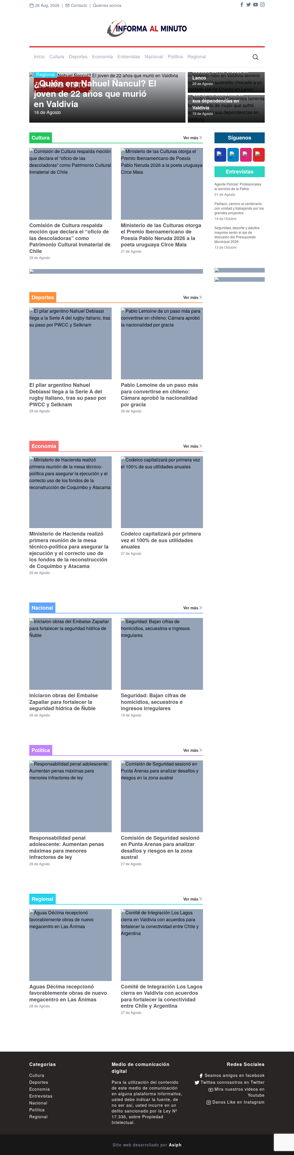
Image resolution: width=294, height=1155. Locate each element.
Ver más (190, 137)
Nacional (154, 56)
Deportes (78, 56)
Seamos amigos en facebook (233, 1075)
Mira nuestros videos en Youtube (238, 1092)
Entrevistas (128, 56)
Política (175, 56)
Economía (102, 56)
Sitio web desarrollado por (147, 1145)
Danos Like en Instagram (237, 1102)
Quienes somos (107, 5)
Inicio (39, 56)
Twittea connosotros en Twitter (231, 1082)
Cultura (56, 56)
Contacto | (81, 5)
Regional (196, 56)
